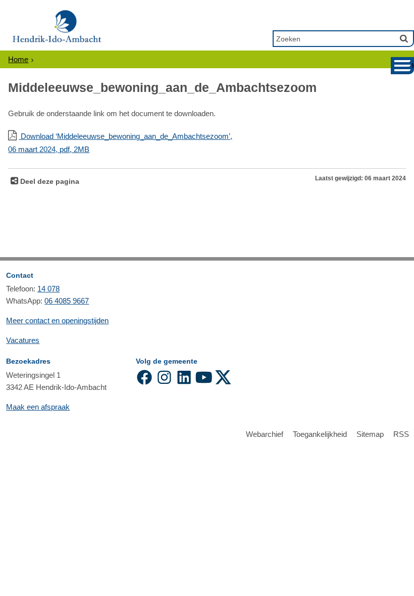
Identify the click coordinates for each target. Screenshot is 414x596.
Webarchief (264, 434)
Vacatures (22, 340)
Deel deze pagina (48, 181)
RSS (401, 434)
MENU (412, 66)
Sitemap (370, 434)
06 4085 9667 (66, 300)
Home (18, 59)
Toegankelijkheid (320, 434)
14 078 (48, 288)
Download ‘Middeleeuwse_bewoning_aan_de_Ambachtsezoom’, (120, 143)
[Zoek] (403, 38)
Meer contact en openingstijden (57, 320)
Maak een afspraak (38, 407)
